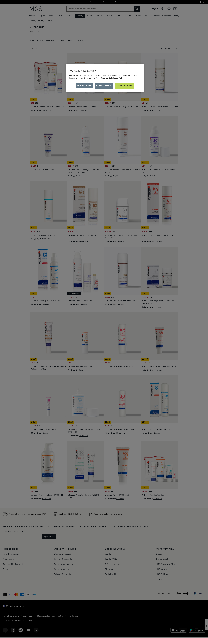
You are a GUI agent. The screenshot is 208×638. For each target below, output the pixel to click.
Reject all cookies (104, 85)
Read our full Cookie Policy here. (114, 78)
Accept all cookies (124, 85)
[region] (105, 78)
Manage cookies (84, 85)
